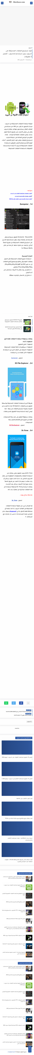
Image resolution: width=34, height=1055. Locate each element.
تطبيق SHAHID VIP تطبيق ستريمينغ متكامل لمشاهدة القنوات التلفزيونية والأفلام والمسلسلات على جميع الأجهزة (13, 321)
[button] (21, 703)
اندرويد (30, 48)
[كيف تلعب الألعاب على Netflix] (17, 789)
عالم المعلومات (11, 1052)
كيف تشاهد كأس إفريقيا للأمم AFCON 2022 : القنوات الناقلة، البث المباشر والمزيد (18, 860)
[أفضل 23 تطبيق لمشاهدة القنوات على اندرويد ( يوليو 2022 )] (17, 747)
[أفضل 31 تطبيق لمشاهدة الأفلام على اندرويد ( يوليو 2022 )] (17, 769)
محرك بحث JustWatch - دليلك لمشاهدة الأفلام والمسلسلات (20, 839)
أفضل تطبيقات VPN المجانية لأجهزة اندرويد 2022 (14, 935)
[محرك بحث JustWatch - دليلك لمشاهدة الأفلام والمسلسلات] (17, 828)
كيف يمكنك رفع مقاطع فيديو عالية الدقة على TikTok (18, 818)
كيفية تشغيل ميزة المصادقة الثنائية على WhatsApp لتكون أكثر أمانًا (13, 328)
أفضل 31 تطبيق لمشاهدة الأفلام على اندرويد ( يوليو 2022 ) (17, 778)
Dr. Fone (14, 500)
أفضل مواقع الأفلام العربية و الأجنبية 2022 (15, 902)
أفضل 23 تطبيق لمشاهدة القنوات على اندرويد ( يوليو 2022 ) (17, 758)
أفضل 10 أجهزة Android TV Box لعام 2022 (15, 918)
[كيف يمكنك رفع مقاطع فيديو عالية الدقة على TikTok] (17, 809)
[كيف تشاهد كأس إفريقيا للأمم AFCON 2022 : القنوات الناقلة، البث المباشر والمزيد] (17, 850)
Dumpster (14, 358)
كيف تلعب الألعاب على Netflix (24, 798)
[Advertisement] (17, 24)
